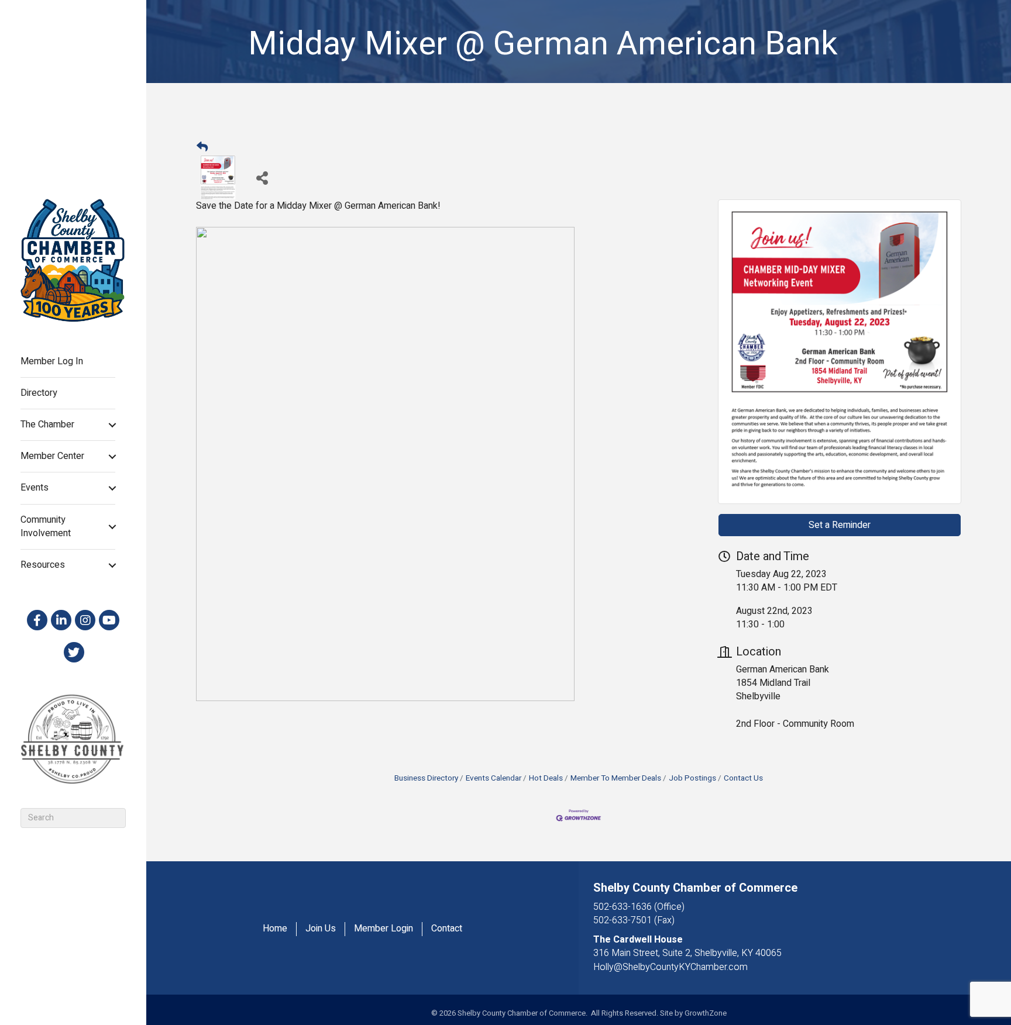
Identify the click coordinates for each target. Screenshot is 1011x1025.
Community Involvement (45, 526)
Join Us (320, 929)
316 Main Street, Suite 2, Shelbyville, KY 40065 (687, 953)
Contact (446, 929)
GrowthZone (706, 1013)
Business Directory (426, 778)
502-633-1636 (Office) (639, 907)
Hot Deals (546, 778)
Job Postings (692, 778)
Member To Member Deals (615, 778)
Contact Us (743, 778)
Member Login (383, 929)
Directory (38, 393)
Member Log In (51, 361)
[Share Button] (262, 177)
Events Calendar (493, 778)
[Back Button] (202, 148)
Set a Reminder (840, 525)
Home (275, 929)
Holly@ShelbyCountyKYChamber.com (670, 967)
